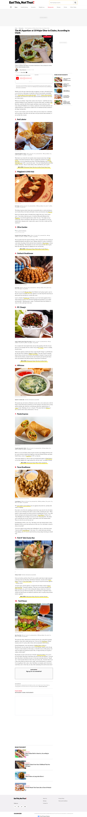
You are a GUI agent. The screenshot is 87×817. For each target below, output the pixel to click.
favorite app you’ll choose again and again (27, 94)
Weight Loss (42, 7)
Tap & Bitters (41, 515)
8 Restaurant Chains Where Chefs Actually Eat (37, 462)
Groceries (33, 7)
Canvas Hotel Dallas (27, 581)
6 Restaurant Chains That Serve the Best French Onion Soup (37, 167)
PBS (51, 102)
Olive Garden (46, 243)
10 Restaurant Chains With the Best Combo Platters (37, 249)
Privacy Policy (61, 798)
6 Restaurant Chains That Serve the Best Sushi (37, 361)
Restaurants (51, 7)
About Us (45, 798)
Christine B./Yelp (18, 150)
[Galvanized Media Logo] (18, 813)
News (16, 7)
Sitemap (44, 800)
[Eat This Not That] (34, 669)
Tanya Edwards (23, 69)
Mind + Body (73, 7)
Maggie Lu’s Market (33, 353)
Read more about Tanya (43, 686)
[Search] (75, 3)
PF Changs (17, 338)
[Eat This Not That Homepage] (21, 2)
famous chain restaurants (46, 94)
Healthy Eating (24, 7)
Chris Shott (23, 72)
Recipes (58, 7)
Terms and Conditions (63, 800)
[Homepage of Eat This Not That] (20, 798)
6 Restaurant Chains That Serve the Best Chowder (37, 596)
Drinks (65, 7)
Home (16, 28)
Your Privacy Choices (45, 816)
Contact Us (45, 803)
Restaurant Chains (20, 692)
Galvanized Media (43, 813)
